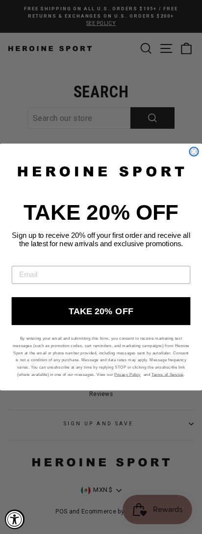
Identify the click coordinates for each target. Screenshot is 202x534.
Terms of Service (167, 374)
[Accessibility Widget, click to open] (15, 519)
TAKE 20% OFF (101, 311)
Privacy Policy (127, 374)
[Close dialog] (193, 151)
